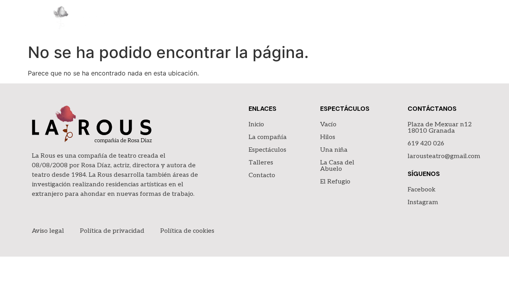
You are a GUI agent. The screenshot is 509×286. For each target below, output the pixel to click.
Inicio (256, 19)
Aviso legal (48, 231)
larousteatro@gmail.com (444, 156)
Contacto (459, 19)
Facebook (421, 189)
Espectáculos (360, 19)
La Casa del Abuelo (337, 166)
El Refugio (335, 182)
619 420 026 (426, 143)
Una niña (334, 150)
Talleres (412, 19)
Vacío (328, 124)
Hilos (327, 137)
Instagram (423, 202)
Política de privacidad (112, 231)
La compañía (300, 19)
